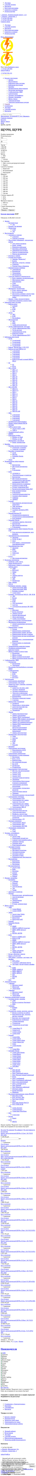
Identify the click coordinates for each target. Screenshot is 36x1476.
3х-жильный (16, 342)
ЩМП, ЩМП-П (17, 969)
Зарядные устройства (15, 892)
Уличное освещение (15, 821)
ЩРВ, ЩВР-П (17, 971)
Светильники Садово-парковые (18, 755)
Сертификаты (9, 1407)
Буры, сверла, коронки (19, 290)
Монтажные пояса (18, 280)
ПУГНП (11, 425)
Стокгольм (15, 1115)
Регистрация (9, 1433)
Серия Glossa (16, 1056)
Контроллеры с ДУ (18, 819)
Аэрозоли (15, 236)
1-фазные (11, 983)
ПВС (10, 413)
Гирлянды (15, 703)
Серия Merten (16, 1057)
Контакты (8, 6)
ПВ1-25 (14, 380)
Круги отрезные (17, 292)
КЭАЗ (10, 556)
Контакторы (16, 465)
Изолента (15, 625)
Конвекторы (16, 848)
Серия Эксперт (17, 1108)
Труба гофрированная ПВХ (21, 328)
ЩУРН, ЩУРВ (17, 933)
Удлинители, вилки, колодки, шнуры (20, 1011)
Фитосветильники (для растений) (23, 795)
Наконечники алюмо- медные (22, 632)
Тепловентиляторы (18, 852)
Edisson (14, 876)
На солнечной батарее (19, 762)
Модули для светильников (20, 771)
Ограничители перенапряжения (22, 516)
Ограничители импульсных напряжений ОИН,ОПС (21, 481)
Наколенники (16, 281)
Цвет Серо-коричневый (20, 1082)
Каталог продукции (7, 214)
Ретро (14, 1076)
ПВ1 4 (14, 373)
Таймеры (15, 497)
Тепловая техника (14, 847)
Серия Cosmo (16, 1032)
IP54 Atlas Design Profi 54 (20, 1102)
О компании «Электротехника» (15, 1404)
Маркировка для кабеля (16, 440)
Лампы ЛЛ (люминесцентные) (22, 722)
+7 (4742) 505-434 (6, 20)
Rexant (14, 598)
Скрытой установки (18, 449)
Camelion (15, 881)
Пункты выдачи (10, 11)
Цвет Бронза (16, 1071)
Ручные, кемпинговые (19, 904)
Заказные (15, 537)
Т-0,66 (14, 551)
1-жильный (16, 351)
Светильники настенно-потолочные (20, 785)
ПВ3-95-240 (16, 411)
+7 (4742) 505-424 (6, 18)
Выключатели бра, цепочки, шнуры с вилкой (21, 1015)
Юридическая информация (13, 1438)
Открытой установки (19, 447)
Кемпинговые (16, 760)
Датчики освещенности (20, 691)
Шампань (15, 1092)
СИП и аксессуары (14, 427)
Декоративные (17, 900)
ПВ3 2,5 (15, 395)
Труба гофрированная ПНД (21, 335)
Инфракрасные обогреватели (21, 857)
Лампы (10, 712)
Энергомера (16, 988)
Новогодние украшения (16, 701)
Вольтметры (16, 271)
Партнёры (8, 1406)
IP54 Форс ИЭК (17, 1096)
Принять (32, 1466)
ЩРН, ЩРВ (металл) (19, 930)
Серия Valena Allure (18, 1040)
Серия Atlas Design (18, 1052)
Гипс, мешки (12, 582)
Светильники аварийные (16, 681)
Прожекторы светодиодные (17, 734)
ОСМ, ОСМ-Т (17, 539)
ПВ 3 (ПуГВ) (12, 387)
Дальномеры (16, 273)
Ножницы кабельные (19, 247)
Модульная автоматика (19, 466)
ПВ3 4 (14, 397)
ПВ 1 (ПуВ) (12, 368)
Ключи (14, 261)
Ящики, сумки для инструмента (18, 299)
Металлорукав (13, 319)
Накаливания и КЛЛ (19, 750)
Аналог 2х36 (16, 774)
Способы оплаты (10, 4)
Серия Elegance (17, 1109)
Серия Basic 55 (17, 1028)
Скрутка (15, 605)
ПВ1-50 (14, 383)
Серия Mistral (16, 909)
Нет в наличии (5, 1151)
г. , (10, 1449)
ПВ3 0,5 (15, 389)
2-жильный (16, 352)
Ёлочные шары (17, 708)
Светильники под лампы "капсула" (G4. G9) (20, 801)
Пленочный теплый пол (20, 838)
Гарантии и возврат (11, 10)
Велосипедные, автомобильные (22, 895)
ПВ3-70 (14, 409)
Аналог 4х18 (16, 776)
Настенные (16, 757)
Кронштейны (16, 696)
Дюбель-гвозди (17, 613)
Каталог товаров (10, 1417)
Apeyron (15, 738)
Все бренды (4, 1387)
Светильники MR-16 (19, 807)
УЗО (13, 511)
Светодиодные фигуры (19, 707)
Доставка (8, 3)
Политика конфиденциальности (15, 1440)
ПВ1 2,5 (15, 371)
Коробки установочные (16, 451)
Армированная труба (19, 332)
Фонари (11, 893)
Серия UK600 (16, 911)
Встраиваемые (17, 916)
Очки (14, 283)
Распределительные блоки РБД (22, 489)
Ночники (11, 746)
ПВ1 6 (14, 375)
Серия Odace (16, 1059)
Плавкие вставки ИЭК (19, 485)
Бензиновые (16, 663)
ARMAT (15, 499)
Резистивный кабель (19, 845)
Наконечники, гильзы (15, 627)
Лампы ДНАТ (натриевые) (21, 717)
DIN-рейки (15, 961)
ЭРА (13, 579)
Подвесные (16, 765)
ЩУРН (14, 976)
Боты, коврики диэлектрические (23, 278)
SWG (14, 829)
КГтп (14, 366)
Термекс (15, 874)
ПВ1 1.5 (15, 370)
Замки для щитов (18, 950)
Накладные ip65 (17, 919)
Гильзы (14, 629)
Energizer (15, 885)
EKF (9, 980)
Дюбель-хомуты (17, 575)
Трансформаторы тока (15, 546)
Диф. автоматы (17, 506)
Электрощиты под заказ (12, 1422)
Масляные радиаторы (19, 850)
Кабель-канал (12, 304)
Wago (14, 599)
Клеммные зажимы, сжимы (17, 586)
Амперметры (16, 269)
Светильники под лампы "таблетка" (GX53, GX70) (20, 804)
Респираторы (16, 287)
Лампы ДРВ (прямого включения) (23, 719)
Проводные (12, 228)
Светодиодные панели (19, 791)
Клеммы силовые (18, 591)
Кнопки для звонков (15, 226)
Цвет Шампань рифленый (20, 1087)
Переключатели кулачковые (21, 484)
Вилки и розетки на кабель (21, 1013)
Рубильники (16, 470)
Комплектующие (17, 333)
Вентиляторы (12, 859)
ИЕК (13, 323)
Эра (13, 224)
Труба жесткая (17, 330)
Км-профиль (16, 318)
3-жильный (16, 354)
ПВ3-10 (14, 401)
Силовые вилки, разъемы (16, 999)
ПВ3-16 (14, 402)
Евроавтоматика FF (14, 513)
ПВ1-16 (14, 378)
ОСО (14, 541)
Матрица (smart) (17, 985)
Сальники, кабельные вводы (21, 962)
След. (16, 1341)
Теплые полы (12, 835)
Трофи (14, 890)
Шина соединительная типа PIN (22, 658)
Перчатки (15, 285)
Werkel (10, 1068)
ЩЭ (13, 949)
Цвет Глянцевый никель (20, 1073)
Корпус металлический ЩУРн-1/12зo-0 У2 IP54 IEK (18, 1281)
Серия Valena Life (18, 1042)
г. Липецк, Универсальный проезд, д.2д (14, 15)
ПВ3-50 (14, 408)
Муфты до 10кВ (17, 437)
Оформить (26, 116)
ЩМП (14, 926)
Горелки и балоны (18, 238)
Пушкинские (16, 767)
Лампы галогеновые (19, 715)
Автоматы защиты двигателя (21, 522)
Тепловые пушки (18, 855)
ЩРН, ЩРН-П (17, 973)
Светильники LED (18, 798)
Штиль (14, 672)
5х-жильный (16, 345)
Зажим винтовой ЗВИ (19, 587)
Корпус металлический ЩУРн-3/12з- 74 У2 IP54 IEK (18, 1301)
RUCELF (15, 677)
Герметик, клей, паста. (15, 561)
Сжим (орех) (16, 593)
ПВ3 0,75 (15, 390)
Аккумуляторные (18, 897)
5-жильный (16, 357)
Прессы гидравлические (20, 252)
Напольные (16, 862)
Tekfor (14, 572)
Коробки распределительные (17, 446)
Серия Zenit (16, 1033)
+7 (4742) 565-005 (6, 69)
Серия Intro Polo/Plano (19, 1111)
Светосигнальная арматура (21, 494)
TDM (10, 924)
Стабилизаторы (13, 670)
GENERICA (16, 473)
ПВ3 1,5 (15, 394)
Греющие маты (17, 843)
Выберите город (13, 67)
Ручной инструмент (15, 257)
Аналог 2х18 (16, 772)
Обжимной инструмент (20, 250)
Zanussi (14, 873)
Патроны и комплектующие (21, 698)
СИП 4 (14, 430)
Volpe (14, 736)
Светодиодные (17, 752)
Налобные (15, 902)
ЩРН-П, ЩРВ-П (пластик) (21, 928)
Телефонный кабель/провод (17, 421)
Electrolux (15, 871)
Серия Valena (16, 1038)
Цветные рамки (17, 1089)
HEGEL (14, 454)
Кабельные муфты (14, 435)
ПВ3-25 (14, 404)
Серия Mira (16, 1049)
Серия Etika (16, 1037)
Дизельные (15, 665)
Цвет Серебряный (18, 1078)
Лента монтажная (18, 617)
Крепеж (11, 608)
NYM (10, 338)
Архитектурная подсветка (20, 777)
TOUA (10, 584)
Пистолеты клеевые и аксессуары (23, 294)
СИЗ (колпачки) (17, 603)
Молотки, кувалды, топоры (21, 262)
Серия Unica (16, 1063)
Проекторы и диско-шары (20, 705)
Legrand (14, 306)
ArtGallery (15, 1066)
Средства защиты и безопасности (19, 276)
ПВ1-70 (14, 385)
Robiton (14, 1007)
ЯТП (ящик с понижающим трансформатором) (21, 543)
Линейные (15, 779)
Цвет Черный (16, 1085)
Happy (14, 1118)
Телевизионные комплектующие (19, 646)
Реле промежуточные (19, 491)
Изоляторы (15, 653)
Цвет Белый (16, 1070)
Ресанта (14, 675)
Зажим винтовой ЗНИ (19, 589)
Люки (10, 459)
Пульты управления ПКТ (20, 487)
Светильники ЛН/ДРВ (19, 826)
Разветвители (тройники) (20, 1019)
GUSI (14, 453)
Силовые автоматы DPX (20, 510)
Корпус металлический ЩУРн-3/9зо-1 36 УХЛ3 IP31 (18, 1251)
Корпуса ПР (16, 938)
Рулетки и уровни (14, 255)
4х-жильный (16, 344)
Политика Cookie (19, 1474)
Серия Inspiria (16, 1045)
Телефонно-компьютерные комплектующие (17, 649)
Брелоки (15, 898)
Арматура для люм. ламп (20, 688)
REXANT (15, 570)
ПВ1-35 (14, 382)
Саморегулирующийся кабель (22, 840)
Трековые (15, 793)
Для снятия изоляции (19, 243)
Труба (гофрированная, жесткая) (19, 326)
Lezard (10, 1047)
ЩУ (13, 931)
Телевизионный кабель (16, 432)
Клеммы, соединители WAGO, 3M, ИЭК (21, 594)
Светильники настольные (16, 748)
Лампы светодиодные (19, 733)
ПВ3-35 (14, 406)
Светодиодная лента (15, 809)
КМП (14, 968)
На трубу (15, 764)
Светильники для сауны (16, 682)
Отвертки (15, 264)
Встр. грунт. (16, 758)
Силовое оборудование (19, 496)
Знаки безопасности (15, 563)
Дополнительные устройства (21, 475)
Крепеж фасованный (19, 615)
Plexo (14, 1101)
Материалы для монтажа (16, 288)
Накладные (16, 917)
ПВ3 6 (14, 399)
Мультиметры (16, 274)
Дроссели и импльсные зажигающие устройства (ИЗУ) (22, 694)
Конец (21, 1341)
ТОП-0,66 (15, 553)
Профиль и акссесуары (19, 814)
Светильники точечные (16, 796)
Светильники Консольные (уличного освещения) (21, 782)
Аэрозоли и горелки (15, 235)
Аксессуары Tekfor (18, 914)
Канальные (16, 860)
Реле (13, 468)
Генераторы (12, 662)
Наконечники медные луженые (22, 634)
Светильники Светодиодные (17, 769)
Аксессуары (16, 836)
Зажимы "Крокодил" (19, 259)
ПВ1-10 (14, 376)
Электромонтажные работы (14, 1424)
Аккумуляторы (17, 886)
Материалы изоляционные (17, 622)
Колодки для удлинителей (20, 1018)
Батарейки (11, 879)
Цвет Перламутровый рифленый (23, 1075)
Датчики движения (18, 689)
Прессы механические (19, 254)
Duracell (14, 883)
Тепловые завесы (18, 854)
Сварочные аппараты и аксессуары (19, 300)
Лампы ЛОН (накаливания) (21, 724)
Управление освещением (16, 828)
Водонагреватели (14, 866)
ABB (10, 463)
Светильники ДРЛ (18, 824)
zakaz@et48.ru (5, 70)
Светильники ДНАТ (19, 822)
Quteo (14, 1044)
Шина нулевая (17, 655)
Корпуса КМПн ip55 (19, 936)
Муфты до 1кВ (17, 439)
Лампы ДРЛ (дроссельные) (21, 720)
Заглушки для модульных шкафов (23, 964)
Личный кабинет (10, 1431)
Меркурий (15, 987)
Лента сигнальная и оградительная (19, 620)
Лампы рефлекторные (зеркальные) (19, 730)
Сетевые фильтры (18, 1021)
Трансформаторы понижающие (18, 535)
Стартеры (15, 700)
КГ (9, 363)
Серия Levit (16, 1030)
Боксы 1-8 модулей (14, 956)
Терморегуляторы (18, 841)
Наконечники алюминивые (21, 631)
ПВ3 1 (14, 392)
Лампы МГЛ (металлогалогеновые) (19, 726)
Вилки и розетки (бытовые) (21, 1002)
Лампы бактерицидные (20, 714)
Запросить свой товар (12, 1420)
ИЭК (14, 309)
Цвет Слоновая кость (19, 1083)
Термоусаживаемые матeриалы (22, 624)
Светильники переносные (17, 753)
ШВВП (10, 434)
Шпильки (15, 610)
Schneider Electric (17, 456)
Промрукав (16, 580)
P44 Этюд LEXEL (18, 1099)
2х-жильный (16, 340)
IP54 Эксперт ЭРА (18, 1097)
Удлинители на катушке (20, 1025)
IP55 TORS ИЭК (17, 1104)
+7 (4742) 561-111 (6, 73)
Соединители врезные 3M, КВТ (22, 606)
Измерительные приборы (16, 268)
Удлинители (16, 1023)
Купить (3, 1140)
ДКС (13, 307)
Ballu (14, 869)
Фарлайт (15, 745)
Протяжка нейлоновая (19, 249)
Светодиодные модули (19, 810)
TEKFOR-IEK (17, 952)
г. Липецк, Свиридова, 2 (9, 16)
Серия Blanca (16, 1054)
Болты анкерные (17, 612)
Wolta (14, 739)
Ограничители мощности (20, 515)
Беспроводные (13, 223)
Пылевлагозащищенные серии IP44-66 (21, 1094)
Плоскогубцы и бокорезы (20, 266)
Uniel (14, 230)
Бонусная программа (11, 8)
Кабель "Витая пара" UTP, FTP (18, 347)
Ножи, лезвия (16, 245)
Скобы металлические (19, 325)
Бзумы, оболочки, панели (16, 954)
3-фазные (11, 990)
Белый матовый (17, 1090)
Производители (9, 1349)
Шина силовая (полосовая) (21, 656)
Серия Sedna (16, 1061)
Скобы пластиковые (18, 618)
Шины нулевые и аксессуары (18, 651)
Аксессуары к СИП (18, 428)
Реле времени (16, 518)
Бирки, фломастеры (18, 442)
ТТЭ (13, 555)
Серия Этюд (16, 1064)
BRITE (14, 1121)
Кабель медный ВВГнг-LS (17, 349)
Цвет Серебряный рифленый (21, 1080)
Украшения (16, 710)
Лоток (10, 313)
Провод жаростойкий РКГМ (17, 423)
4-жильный (16, 356)
